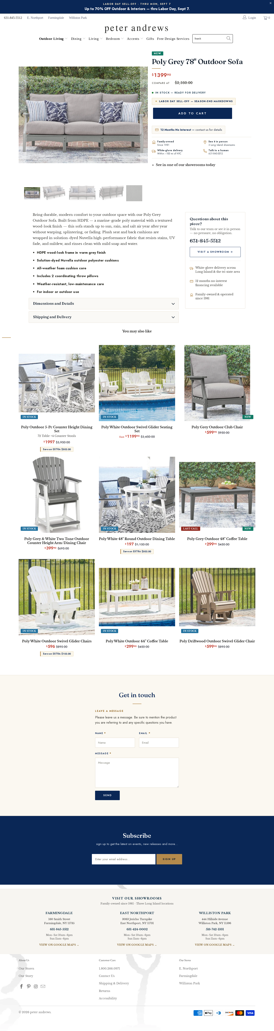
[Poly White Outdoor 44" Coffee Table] (137, 597)
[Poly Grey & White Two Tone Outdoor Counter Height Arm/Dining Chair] (57, 495)
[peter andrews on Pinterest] (29, 986)
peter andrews (40, 1012)
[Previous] (22, 114)
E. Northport (35, 17)
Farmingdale (56, 17)
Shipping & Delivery (114, 983)
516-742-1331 (215, 929)
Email (144, 733)
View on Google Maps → (59, 944)
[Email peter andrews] (43, 986)
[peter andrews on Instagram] (36, 986)
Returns (104, 991)
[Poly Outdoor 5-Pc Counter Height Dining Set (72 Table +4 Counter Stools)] (57, 383)
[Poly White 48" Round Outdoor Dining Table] (137, 495)
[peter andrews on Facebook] (22, 986)
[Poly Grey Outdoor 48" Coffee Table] (217, 495)
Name (100, 733)
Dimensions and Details (53, 303)
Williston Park (78, 17)
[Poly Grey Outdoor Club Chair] (217, 383)
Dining (76, 39)
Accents (133, 39)
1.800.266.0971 (109, 968)
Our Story (26, 976)
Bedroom (113, 39)
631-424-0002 (137, 929)
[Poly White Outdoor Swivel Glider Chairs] (57, 597)
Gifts (150, 39)
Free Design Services (173, 39)
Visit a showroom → (215, 252)
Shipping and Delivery (52, 317)
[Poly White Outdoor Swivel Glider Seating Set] (137, 383)
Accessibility (108, 998)
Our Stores (26, 968)
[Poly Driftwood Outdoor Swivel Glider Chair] (217, 597)
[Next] (144, 114)
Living (94, 39)
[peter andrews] (137, 26)
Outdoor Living (52, 39)
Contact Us (107, 976)
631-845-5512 (13, 17)
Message (103, 753)
